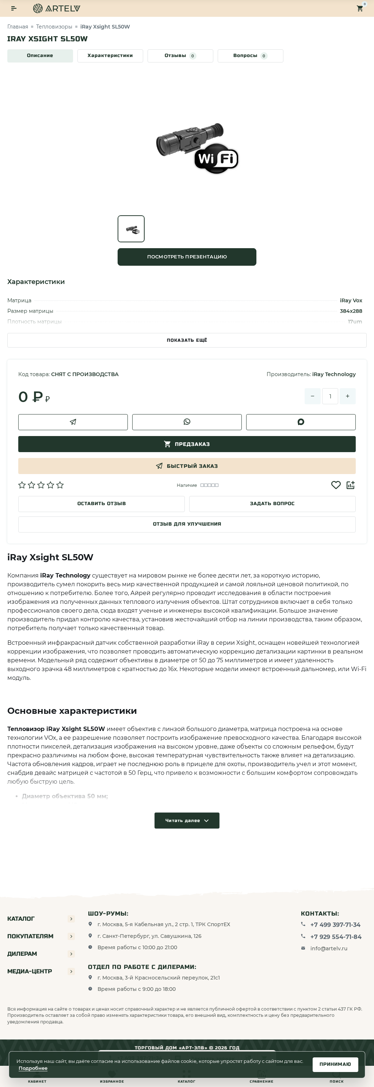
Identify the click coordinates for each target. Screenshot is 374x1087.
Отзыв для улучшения (187, 524)
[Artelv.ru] (56, 8)
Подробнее (33, 1068)
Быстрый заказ (192, 466)
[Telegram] (73, 422)
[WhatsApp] (187, 422)
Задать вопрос (272, 504)
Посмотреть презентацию (187, 257)
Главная (17, 26)
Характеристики (110, 55)
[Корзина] (360, 8)
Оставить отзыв (101, 504)
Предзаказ (192, 444)
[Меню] (13, 8)
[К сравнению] (351, 485)
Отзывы (179, 55)
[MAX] (301, 422)
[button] (41, 485)
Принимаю (335, 1064)
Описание (40, 55)
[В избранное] (336, 485)
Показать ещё (187, 340)
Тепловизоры (54, 26)
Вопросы (249, 55)
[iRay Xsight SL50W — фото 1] (131, 228)
